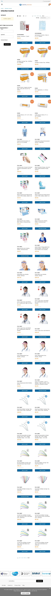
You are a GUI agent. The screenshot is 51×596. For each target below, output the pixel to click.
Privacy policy (17, 585)
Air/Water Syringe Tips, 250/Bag (42, 62)
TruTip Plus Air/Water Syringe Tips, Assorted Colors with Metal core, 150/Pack (42, 516)
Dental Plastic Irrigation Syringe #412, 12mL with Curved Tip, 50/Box (24, 88)
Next (43, 15)
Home (2, 8)
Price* (2, 29)
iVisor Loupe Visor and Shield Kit (42, 330)
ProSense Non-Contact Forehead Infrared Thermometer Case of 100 (24, 168)
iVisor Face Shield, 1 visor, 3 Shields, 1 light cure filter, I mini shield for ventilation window (42, 383)
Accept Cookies (25, 593)
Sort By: (37, 17)
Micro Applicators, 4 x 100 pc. (41, 89)
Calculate (7, 44)
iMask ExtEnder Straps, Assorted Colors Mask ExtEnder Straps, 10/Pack (42, 168)
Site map (4, 585)
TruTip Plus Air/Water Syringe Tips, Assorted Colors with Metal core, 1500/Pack (24, 516)
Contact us (10, 585)
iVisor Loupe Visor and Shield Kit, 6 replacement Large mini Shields (41, 302)
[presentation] (1, 574)
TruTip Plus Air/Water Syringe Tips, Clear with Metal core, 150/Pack (41, 544)
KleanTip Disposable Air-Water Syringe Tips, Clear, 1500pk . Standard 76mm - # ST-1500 (24, 436)
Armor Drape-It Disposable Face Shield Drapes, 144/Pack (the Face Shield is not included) (42, 248)
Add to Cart (25, 42)
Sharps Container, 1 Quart (23, 36)
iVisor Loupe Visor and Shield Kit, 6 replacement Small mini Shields (24, 329)
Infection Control (8, 8)
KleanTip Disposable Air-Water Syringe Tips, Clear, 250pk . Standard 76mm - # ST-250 (42, 436)
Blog (23, 585)
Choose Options (25, 69)
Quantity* (3, 34)
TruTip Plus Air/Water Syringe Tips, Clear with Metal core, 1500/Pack (24, 544)
